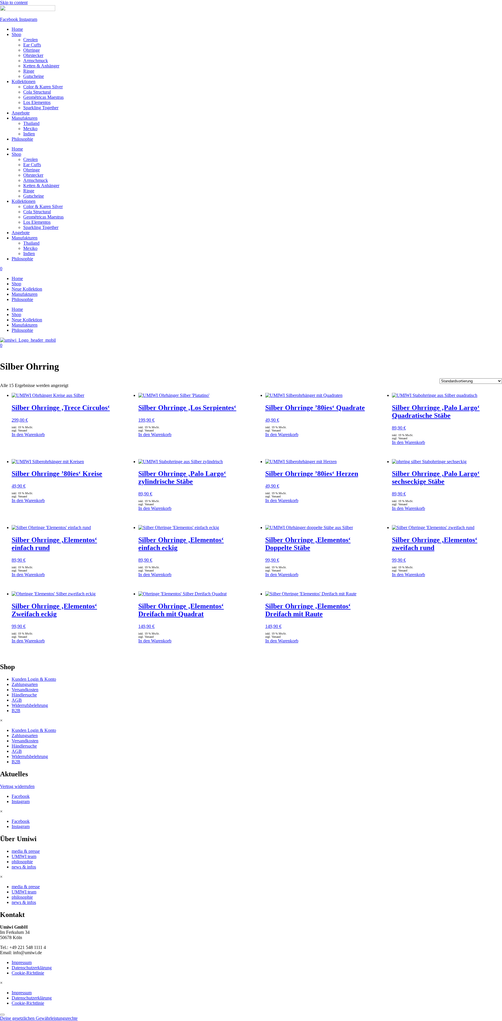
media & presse (26, 851)
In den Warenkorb (281, 434)
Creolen (30, 39)
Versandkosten (25, 689)
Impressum (22, 962)
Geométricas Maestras (43, 97)
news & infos (24, 866)
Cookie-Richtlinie (28, 972)
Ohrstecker (33, 55)
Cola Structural (37, 91)
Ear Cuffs (32, 44)
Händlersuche (24, 694)
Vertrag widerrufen (17, 786)
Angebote (21, 112)
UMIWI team (24, 856)
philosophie (22, 861)
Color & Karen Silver (43, 86)
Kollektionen (23, 81)
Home (17, 29)
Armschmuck (35, 60)
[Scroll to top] (2, 1014)
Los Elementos (37, 102)
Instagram (21, 801)
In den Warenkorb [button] (28, 434)
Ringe (28, 71)
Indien (29, 133)
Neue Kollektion (27, 288)
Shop (16, 34)
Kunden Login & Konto (34, 679)
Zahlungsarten (25, 684)
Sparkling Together (40, 107)
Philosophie (22, 139)
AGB (17, 700)
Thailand (31, 123)
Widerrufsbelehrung (30, 705)
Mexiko (30, 128)
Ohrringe (31, 50)
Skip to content (14, 2)
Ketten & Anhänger (41, 65)
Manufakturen (24, 118)
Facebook (21, 796)
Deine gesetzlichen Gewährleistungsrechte (39, 1018)
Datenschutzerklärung (32, 967)
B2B (16, 710)
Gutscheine (33, 76)
